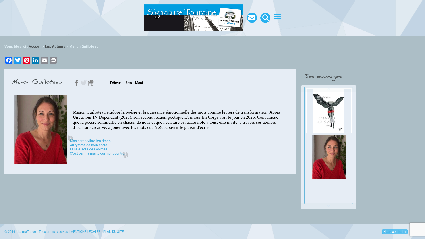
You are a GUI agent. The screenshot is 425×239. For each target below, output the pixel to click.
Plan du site (113, 232)
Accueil (35, 46)
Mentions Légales (85, 232)
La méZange (27, 232)
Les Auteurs (55, 46)
